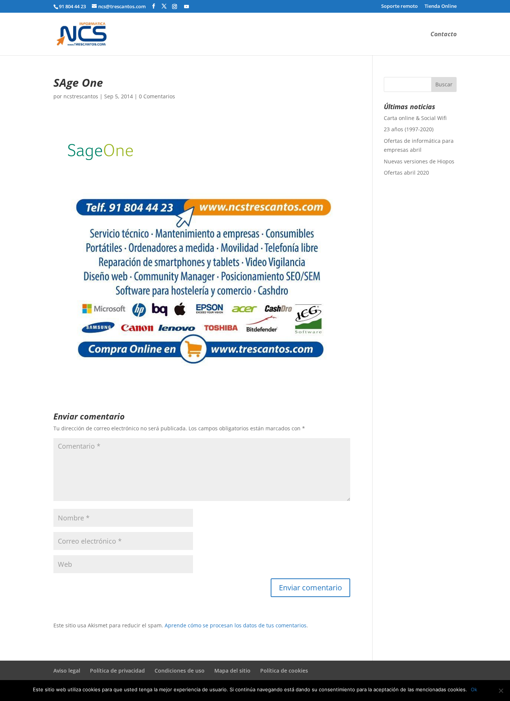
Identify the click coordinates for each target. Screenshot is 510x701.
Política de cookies (284, 670)
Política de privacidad (117, 670)
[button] (102, 150)
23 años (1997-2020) (408, 129)
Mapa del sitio (232, 670)
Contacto (443, 34)
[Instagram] (174, 6)
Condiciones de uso (180, 670)
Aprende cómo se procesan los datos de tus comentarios (236, 625)
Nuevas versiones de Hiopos (419, 161)
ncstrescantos (80, 96)
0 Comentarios (157, 96)
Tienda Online (441, 6)
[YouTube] (186, 6)
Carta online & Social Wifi (415, 118)
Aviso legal (66, 670)
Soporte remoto (399, 6)
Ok (474, 689)
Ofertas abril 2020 (406, 172)
